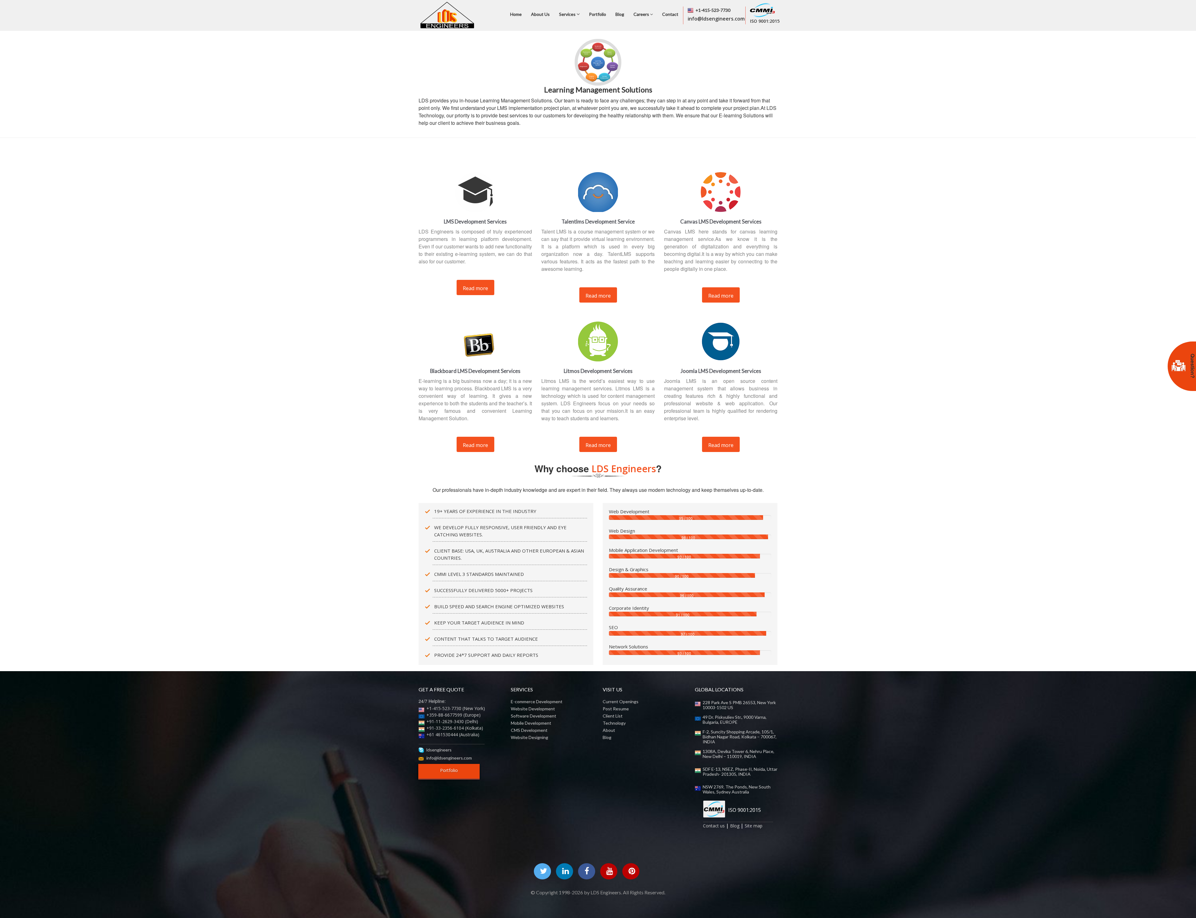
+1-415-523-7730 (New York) (455, 708)
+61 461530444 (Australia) (452, 734)
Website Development (533, 708)
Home (516, 14)
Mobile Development (531, 723)
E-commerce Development (536, 701)
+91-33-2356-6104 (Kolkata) (454, 728)
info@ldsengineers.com (449, 757)
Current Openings (620, 701)
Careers (642, 14)
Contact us (714, 826)
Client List (613, 716)
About (609, 730)
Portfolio (597, 14)
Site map (753, 826)
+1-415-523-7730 (712, 10)
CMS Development (529, 730)
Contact (670, 14)
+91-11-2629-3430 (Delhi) (452, 721)
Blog (619, 14)
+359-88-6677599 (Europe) (453, 715)
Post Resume (616, 708)
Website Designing (529, 737)
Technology (614, 723)
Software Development (533, 716)
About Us (540, 14)
